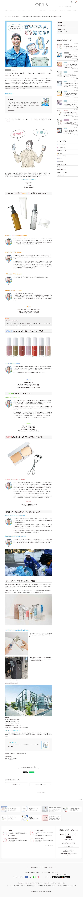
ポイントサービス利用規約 (37, 885)
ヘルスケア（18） (60, 175)
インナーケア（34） (62, 156)
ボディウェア (62, 11)
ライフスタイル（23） (62, 164)
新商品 (6, 11)
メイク (36, 11)
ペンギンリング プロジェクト (63, 885)
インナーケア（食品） (53, 11)
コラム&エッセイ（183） (63, 167)
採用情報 (26, 883)
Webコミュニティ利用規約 (25, 885)
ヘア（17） (60, 158)
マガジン (75, 11)
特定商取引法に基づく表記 (59, 883)
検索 (59, 6)
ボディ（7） (60, 161)
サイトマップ (73, 885)
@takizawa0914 (11, 110)
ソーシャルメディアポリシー (50, 885)
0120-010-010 (71, 836)
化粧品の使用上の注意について (36, 883)
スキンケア (30, 11)
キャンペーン (12, 11)
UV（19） (60, 153)
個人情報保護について (48, 883)
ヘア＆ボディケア (43, 11)
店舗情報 (69, 11)
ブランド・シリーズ (21, 11)
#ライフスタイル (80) (62, 31)
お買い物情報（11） (62, 169)
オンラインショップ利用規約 (13, 885)
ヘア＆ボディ (38, 872)
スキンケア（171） (62, 145)
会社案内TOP (21, 883)
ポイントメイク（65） (62, 150)
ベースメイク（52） (62, 147)
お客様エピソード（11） (62, 172)
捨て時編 (44, 86)
